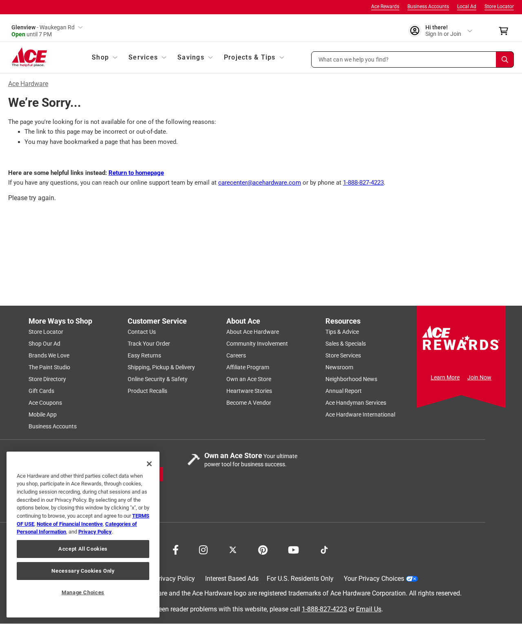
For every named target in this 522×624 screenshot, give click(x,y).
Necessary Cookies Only (82, 571)
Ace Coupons (45, 402)
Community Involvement (257, 343)
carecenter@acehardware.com (259, 182)
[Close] (149, 464)
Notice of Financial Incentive (70, 524)
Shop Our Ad (44, 343)
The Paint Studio (49, 367)
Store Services (343, 355)
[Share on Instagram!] (203, 549)
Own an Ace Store (248, 379)
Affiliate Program (247, 367)
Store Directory (47, 379)
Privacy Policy (175, 578)
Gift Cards (41, 391)
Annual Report (343, 391)
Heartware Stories (249, 391)
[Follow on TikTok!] (324, 549)
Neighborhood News (351, 379)
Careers (236, 355)
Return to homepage (136, 172)
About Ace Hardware (252, 332)
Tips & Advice (342, 332)
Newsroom (339, 367)
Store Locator (499, 6)
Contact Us (142, 332)
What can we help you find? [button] (354, 59)
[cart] (506, 31)
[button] (412, 59)
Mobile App (43, 414)
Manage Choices (83, 592)
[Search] (505, 59)
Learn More (445, 377)
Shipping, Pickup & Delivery (161, 367)
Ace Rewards (385, 6)
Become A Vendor (248, 402)
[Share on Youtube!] (293, 549)
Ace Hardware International (360, 414)
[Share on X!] (233, 549)
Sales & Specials (345, 343)
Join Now (479, 377)
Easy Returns (144, 355)
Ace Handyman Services (355, 402)
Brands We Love (49, 355)
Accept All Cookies (83, 549)
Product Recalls (147, 391)
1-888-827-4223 (363, 182)
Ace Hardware (28, 84)
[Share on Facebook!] (176, 549)
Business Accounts (428, 6)
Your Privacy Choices (374, 578)
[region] (83, 534)
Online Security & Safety (158, 379)
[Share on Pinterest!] (263, 549)
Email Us (368, 609)
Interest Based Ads (232, 578)
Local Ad (466, 6)
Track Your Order (149, 343)
